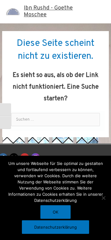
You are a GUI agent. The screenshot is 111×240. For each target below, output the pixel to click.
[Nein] (103, 198)
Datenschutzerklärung (55, 227)
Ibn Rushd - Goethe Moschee (48, 11)
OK (55, 212)
